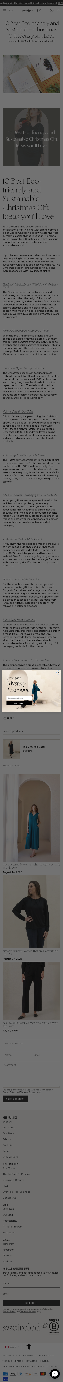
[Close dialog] (58, 672)
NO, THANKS (19, 708)
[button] (55, 1374)
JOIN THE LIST (19, 703)
